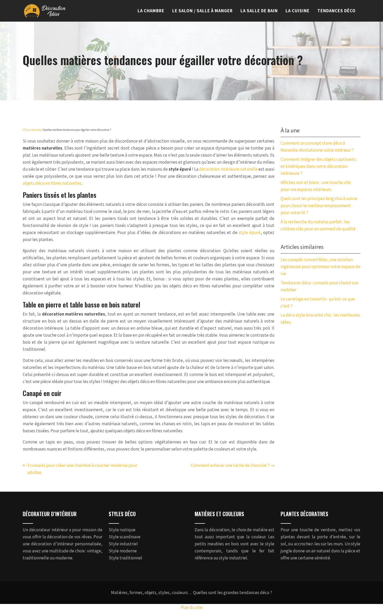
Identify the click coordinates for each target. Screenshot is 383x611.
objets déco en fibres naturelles (52, 183)
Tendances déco (336, 11)
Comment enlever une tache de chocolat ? (230, 465)
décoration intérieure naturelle (227, 169)
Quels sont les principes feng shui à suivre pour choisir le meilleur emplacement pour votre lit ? (319, 205)
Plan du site (191, 607)
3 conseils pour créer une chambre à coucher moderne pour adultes (82, 468)
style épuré (250, 232)
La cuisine (298, 11)
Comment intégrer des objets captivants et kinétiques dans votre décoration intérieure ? (318, 166)
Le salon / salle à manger (202, 11)
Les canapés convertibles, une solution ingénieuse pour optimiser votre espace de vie (320, 266)
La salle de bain (259, 11)
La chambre (151, 11)
